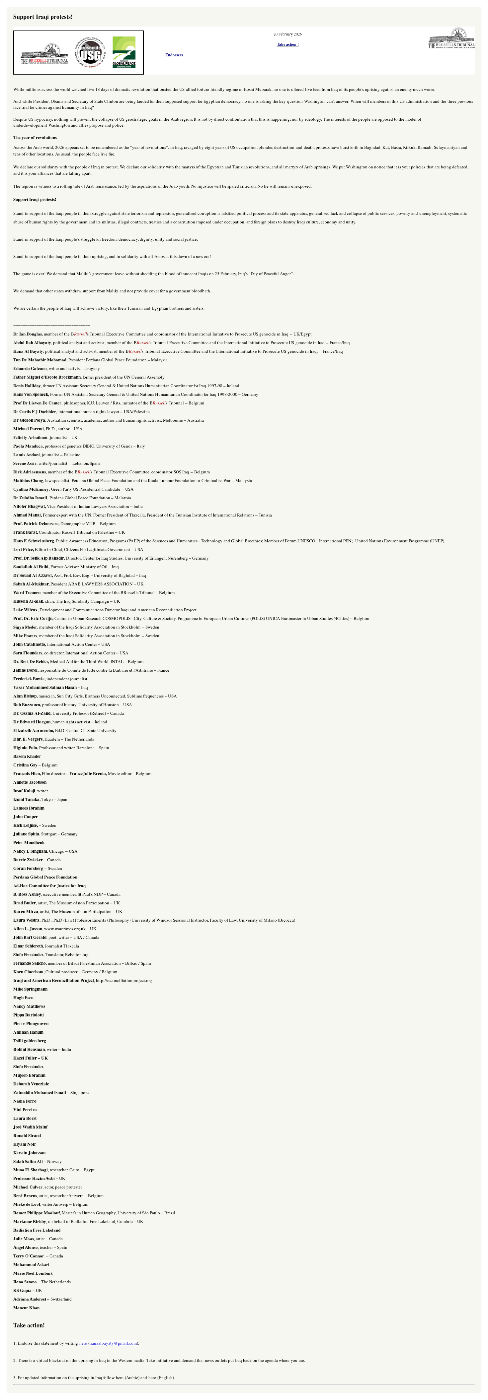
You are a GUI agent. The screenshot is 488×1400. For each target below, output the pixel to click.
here (83, 1343)
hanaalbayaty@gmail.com (113, 1343)
